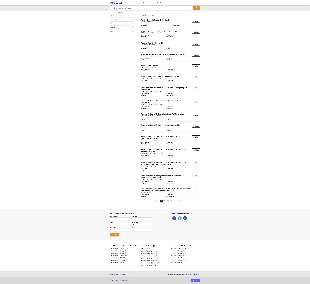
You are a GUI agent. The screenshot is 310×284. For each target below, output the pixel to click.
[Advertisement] (122, 43)
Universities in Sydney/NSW (119, 251)
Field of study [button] (114, 19)
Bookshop (128, 280)
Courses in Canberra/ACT (179, 248)
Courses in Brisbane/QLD (179, 253)
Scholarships (146, 2)
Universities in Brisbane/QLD (120, 253)
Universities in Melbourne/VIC (120, 260)
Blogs (164, 2)
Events (168, 2)
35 (155, 201)
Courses (127, 2)
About (117, 280)
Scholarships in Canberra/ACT (150, 251)
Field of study (114, 228)
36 (158, 201)
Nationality (135, 222)
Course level (135, 228)
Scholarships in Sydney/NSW (150, 253)
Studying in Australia (156, 2)
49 (180, 201)
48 (177, 201)
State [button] (111, 23)
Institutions (139, 2)
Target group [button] (113, 31)
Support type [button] (114, 27)
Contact (123, 280)
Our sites (194, 280)
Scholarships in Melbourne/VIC (150, 263)
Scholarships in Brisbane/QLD (150, 256)
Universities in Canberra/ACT (120, 248)
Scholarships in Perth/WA (149, 265)
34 (152, 201)
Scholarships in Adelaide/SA (150, 258)
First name (113, 216)
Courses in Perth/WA (177, 262)
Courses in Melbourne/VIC (179, 260)
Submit (115, 234)
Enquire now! (196, 274)
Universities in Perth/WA (118, 262)
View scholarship (196, 21)
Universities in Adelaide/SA (119, 255)
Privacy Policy (187, 274)
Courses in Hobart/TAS (178, 258)
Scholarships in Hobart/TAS (149, 260)
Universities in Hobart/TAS (119, 258)
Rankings (133, 2)
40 (171, 201)
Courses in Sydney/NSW (178, 251)
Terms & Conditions (177, 274)
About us (168, 274)
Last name (135, 216)
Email (111, 222)
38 (164, 201)
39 (168, 201)
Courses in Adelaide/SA (178, 255)
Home (112, 12)
